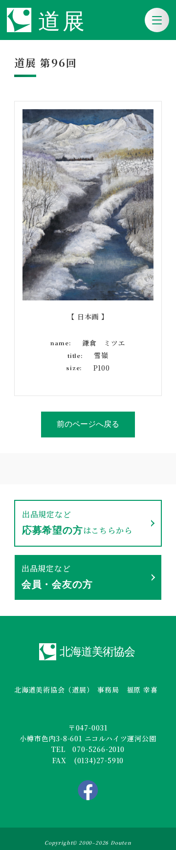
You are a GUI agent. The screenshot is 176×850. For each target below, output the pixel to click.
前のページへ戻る (88, 424)
